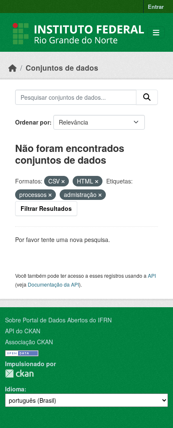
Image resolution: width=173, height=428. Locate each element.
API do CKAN (22, 331)
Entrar (156, 7)
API (152, 275)
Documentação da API (53, 284)
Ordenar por (32, 122)
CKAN (19, 373)
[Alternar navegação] (156, 33)
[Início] (12, 67)
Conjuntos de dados (62, 67)
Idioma (14, 389)
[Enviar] (147, 97)
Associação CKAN (29, 342)
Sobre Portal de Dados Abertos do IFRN (58, 320)
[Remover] (63, 181)
